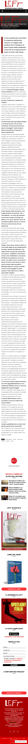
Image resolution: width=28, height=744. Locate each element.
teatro (12, 441)
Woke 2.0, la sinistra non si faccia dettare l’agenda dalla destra (17, 497)
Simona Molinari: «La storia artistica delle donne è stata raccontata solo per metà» (17, 490)
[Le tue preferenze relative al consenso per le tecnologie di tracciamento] (21, 741)
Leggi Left (10, 738)
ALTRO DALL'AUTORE (14, 476)
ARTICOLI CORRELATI (14, 474)
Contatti (23, 738)
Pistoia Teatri (19, 439)
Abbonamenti (4, 738)
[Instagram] (14, 731)
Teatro (9, 21)
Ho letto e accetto (13, 660)
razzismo (8, 441)
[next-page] (4, 503)
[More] (17, 33)
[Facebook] (3, 33)
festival (14, 439)
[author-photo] (14, 464)
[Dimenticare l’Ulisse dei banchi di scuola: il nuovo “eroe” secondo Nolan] (4, 482)
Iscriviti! (14, 665)
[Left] (14, 4)
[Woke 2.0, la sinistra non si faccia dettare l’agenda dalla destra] (4, 497)
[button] (2, 11)
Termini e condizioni (14, 727)
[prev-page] (2, 503)
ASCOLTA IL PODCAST (14, 693)
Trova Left (16, 738)
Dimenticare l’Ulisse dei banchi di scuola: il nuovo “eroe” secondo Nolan (17, 482)
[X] (8, 33)
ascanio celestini (9, 439)
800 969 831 (13, 722)
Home (2, 14)
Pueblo (3, 441)
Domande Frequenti (14, 740)
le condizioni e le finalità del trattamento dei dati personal (13, 660)
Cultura (5, 14)
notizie (6, 21)
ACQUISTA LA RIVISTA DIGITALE (14, 549)
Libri (20, 738)
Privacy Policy (14, 729)
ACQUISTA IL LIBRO (14, 589)
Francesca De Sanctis (6, 27)
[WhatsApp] (12, 33)
